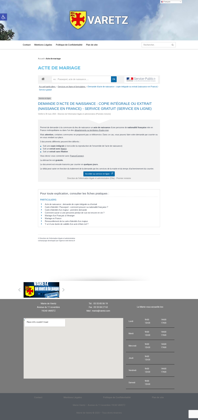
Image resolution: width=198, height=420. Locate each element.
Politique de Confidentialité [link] (69, 45)
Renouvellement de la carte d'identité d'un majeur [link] (66, 221)
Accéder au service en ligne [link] (98, 174)
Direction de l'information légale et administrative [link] (57, 238)
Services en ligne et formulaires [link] (72, 86)
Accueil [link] (41, 59)
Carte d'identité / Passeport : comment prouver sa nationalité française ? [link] (76, 207)
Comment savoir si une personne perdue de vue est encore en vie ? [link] (74, 213)
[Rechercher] (173, 44)
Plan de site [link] (92, 45)
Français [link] (166, 2)
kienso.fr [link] (72, 241)
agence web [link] (63, 241)
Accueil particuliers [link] (47, 86)
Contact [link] (27, 45)
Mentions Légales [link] (43, 45)
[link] (3, 16)
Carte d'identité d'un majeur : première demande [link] (66, 210)
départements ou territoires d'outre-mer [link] (91, 130)
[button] (19, 290)
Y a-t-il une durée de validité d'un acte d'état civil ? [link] (66, 224)
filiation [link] (64, 149)
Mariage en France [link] (53, 218)
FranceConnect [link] (77, 156)
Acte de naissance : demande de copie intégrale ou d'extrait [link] (71, 204)
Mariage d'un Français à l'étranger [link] (60, 215)
